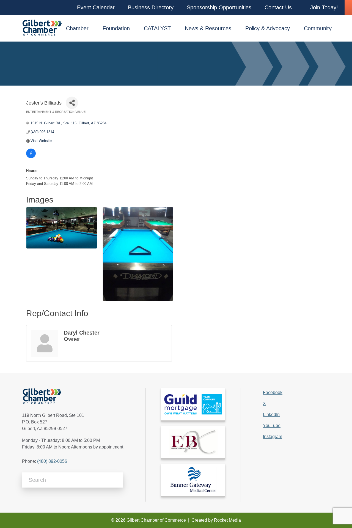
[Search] (117, 480)
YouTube (271, 425)
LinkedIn (271, 414)
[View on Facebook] (31, 157)
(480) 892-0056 (52, 461)
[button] (95, 7)
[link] (193, 404)
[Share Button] (72, 103)
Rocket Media (227, 520)
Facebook (272, 392)
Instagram (272, 436)
